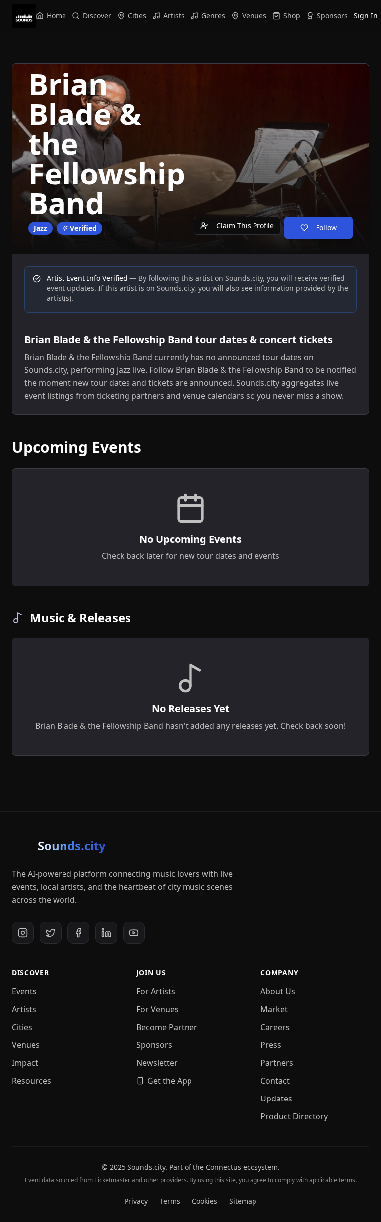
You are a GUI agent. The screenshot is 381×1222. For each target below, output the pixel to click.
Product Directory (294, 1116)
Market (274, 1009)
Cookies (204, 1201)
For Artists (155, 991)
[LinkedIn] (106, 933)
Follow (326, 227)
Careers (275, 1027)
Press (270, 1044)
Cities (22, 1027)
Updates (276, 1098)
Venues (26, 1044)
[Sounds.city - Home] (24, 16)
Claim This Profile (245, 225)
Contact (275, 1080)
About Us (277, 991)
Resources (31, 1080)
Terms (170, 1201)
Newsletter (157, 1062)
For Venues (157, 1009)
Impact (25, 1062)
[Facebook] (78, 933)
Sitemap (242, 1201)
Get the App (169, 1080)
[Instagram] (23, 933)
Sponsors (154, 1044)
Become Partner (166, 1027)
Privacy (136, 1201)
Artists (24, 1009)
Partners (276, 1062)
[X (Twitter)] (51, 933)
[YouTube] (134, 933)
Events (24, 991)
